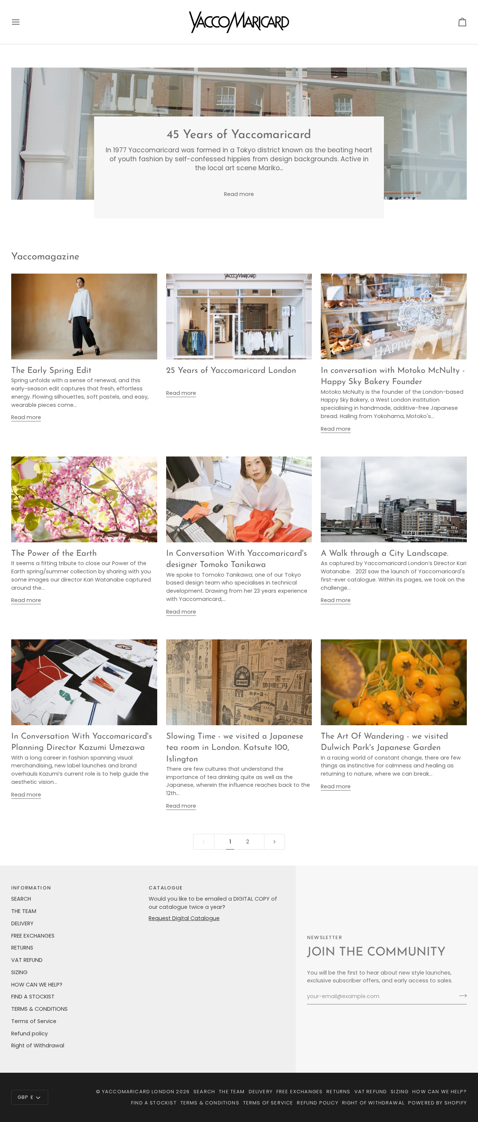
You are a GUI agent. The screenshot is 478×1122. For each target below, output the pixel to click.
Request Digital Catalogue (184, 918)
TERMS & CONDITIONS (39, 1009)
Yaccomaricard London (138, 1091)
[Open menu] (22, 22)
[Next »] (274, 842)
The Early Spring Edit (51, 371)
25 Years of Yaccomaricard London (231, 371)
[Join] (460, 995)
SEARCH (21, 899)
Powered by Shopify (437, 1102)
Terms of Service (33, 1021)
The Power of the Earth (54, 553)
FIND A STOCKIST (33, 996)
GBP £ (26, 1097)
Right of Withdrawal (37, 1045)
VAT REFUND (27, 960)
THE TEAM (23, 911)
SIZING (19, 972)
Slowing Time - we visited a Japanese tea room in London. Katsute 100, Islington (234, 748)
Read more (239, 194)
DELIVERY (22, 923)
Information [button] (31, 887)
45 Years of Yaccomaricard (239, 135)
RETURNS (22, 947)
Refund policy (29, 1033)
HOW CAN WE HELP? (36, 984)
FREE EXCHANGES (33, 935)
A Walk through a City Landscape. (384, 553)
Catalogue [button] (166, 887)
